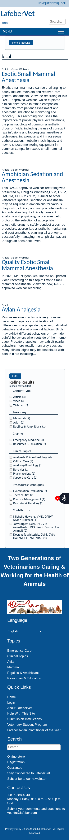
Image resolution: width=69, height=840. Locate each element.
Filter (15, 375)
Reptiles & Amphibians (23, 673)
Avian (11, 662)
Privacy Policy (13, 829)
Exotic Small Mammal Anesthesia (28, 77)
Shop (5, 22)
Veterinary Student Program (27, 724)
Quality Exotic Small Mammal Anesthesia (27, 265)
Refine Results (21, 42)
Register (52, 3)
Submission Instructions (24, 719)
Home (41, 3)
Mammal (13, 667)
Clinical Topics (17, 656)
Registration (16, 762)
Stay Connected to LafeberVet (28, 773)
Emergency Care (19, 650)
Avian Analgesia (21, 310)
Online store (16, 756)
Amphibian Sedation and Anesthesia (32, 178)
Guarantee (14, 767)
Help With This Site (21, 713)
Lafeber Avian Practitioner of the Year (34, 730)
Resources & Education (24, 678)
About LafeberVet (19, 708)
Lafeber (18, 14)
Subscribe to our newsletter (27, 779)
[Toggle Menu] (61, 31)
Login (63, 3)
